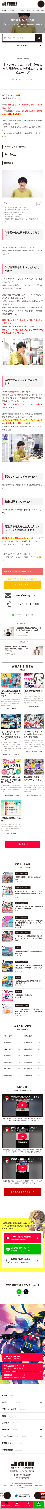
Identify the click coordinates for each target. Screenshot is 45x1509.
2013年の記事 (32, 1075)
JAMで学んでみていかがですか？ (15, 212)
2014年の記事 (12, 1075)
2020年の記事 (12, 1055)
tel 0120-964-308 (22, 1475)
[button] (37, 204)
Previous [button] (7, 1495)
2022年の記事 (12, 1049)
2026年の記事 (12, 1036)
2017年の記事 (32, 1062)
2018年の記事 (12, 1062)
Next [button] (37, 1495)
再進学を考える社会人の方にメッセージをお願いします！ (21, 220)
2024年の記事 (12, 1042)
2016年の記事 (12, 1068)
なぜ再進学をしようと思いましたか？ (16, 210)
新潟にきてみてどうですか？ (14, 214)
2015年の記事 (32, 1068)
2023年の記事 (32, 1042)
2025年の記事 (32, 1036)
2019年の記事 (32, 1055)
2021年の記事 (32, 1049)
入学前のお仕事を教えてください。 (16, 207)
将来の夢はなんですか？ (12, 217)
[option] (22, 1495)
